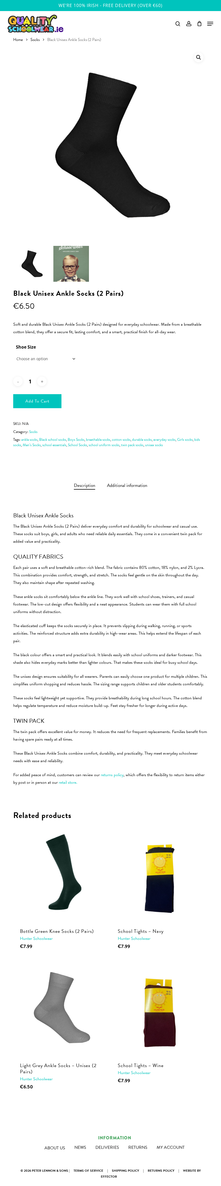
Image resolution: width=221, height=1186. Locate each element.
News (80, 1147)
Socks (35, 40)
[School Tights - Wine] (158, 1008)
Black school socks (52, 439)
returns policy (112, 775)
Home (18, 40)
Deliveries (107, 1147)
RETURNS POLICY (161, 1170)
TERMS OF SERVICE (88, 1170)
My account (171, 1147)
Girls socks (185, 439)
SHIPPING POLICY (125, 1170)
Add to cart (37, 401)
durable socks (142, 439)
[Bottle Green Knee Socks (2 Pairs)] (61, 874)
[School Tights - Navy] (158, 874)
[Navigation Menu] (210, 23)
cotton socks (121, 439)
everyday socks (164, 439)
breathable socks (98, 439)
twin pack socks (132, 445)
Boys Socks (76, 439)
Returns (137, 1147)
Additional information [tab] (127, 485)
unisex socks (154, 445)
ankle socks (29, 439)
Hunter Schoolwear (36, 938)
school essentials (54, 445)
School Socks (77, 445)
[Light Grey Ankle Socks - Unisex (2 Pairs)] (61, 1008)
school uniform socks (104, 445)
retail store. (68, 782)
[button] (198, 57)
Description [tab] (84, 485)
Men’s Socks (32, 445)
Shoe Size (26, 347)
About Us (54, 1148)
